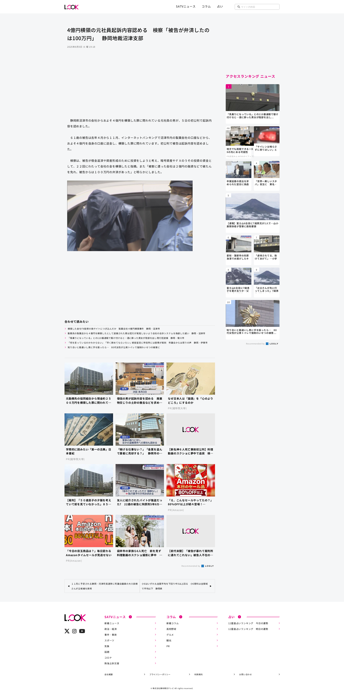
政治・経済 (110, 629)
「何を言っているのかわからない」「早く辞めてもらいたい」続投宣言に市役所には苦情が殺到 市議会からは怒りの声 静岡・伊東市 (138, 342)
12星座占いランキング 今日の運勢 (248, 623)
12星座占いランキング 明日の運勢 (248, 629)
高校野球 (171, 629)
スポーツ (109, 640)
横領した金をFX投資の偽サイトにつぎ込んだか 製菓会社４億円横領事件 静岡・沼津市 (114, 328)
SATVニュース (185, 6)
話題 (106, 652)
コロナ (108, 657)
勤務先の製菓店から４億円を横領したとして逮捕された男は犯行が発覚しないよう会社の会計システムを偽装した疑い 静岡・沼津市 (136, 333)
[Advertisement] (139, 87)
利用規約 (198, 674)
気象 (106, 646)
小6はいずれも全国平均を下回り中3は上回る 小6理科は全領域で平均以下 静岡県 (175, 586)
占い (220, 6)
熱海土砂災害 (111, 663)
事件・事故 (110, 634)
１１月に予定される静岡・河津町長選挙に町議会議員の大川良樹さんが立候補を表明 (104, 586)
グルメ (170, 634)
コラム (206, 6)
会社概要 (108, 674)
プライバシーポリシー (160, 674)
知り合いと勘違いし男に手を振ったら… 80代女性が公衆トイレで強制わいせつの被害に (114, 347)
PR (168, 646)
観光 (168, 640)
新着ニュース (111, 623)
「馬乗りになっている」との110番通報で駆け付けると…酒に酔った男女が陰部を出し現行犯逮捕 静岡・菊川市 (126, 337)
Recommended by (191, 565)
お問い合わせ (245, 674)
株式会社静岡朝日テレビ (163, 688)
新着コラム (172, 623)
